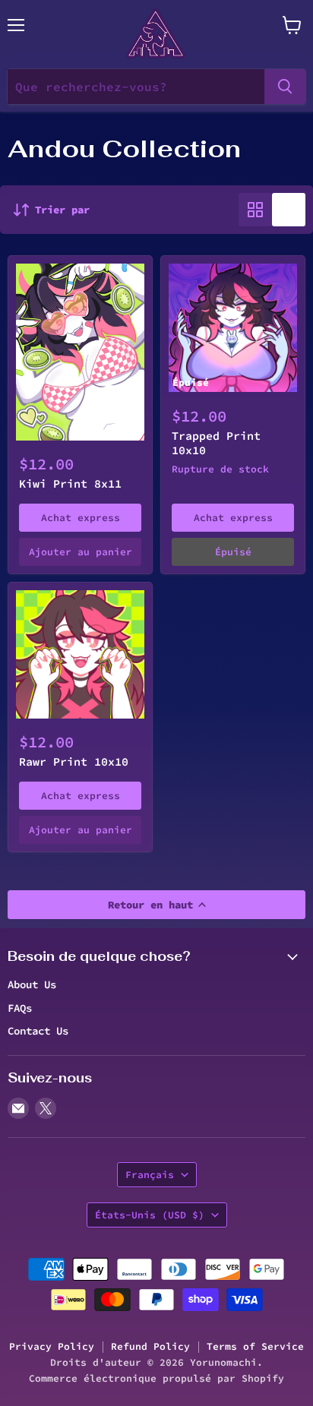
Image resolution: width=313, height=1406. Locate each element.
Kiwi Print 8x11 (70, 483)
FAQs (20, 1008)
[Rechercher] (284, 86)
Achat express (80, 517)
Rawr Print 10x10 (73, 761)
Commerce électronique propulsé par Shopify (156, 1378)
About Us (32, 984)
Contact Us (38, 1031)
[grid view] (255, 209)
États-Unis (149, 1215)
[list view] (288, 209)
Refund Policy (150, 1346)
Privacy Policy (51, 1346)
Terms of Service (255, 1346)
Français (149, 1174)
